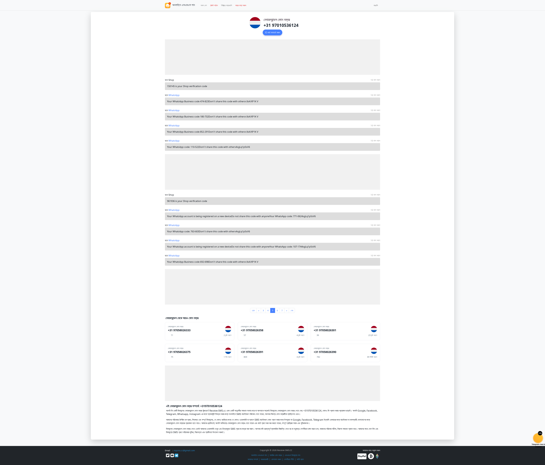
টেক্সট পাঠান (214, 5)
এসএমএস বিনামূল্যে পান (292, 455)
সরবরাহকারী (264, 459)
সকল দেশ (204, 5)
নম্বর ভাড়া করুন (240, 5)
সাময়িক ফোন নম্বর (276, 455)
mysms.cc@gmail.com (184, 450)
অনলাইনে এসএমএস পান (259, 455)
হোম (253, 310)
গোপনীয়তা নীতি (289, 459)
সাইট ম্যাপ (300, 459)
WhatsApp (174, 95)
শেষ (292, 310)
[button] (374, 5)
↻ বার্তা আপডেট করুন (272, 32)
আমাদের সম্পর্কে (253, 459)
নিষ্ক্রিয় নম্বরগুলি (226, 5)
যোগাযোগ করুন (276, 459)
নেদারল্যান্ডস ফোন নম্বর (277, 19)
